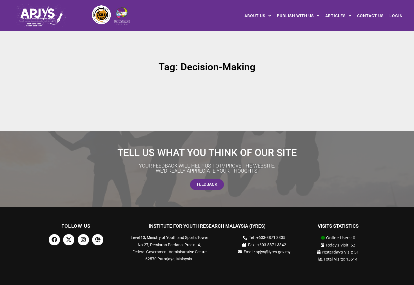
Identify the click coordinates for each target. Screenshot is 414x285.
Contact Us (370, 15)
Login (396, 15)
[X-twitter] (68, 239)
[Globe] (97, 239)
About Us (255, 15)
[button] (258, 16)
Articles (335, 15)
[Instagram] (83, 239)
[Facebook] (54, 239)
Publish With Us (295, 15)
